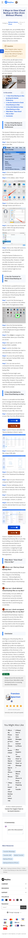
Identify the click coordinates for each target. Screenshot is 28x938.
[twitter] (6, 900)
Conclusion (9, 116)
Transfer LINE (7, 855)
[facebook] (3, 900)
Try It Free (13, 420)
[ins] (14, 900)
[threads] (17, 900)
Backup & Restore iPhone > (15, 868)
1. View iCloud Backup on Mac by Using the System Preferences (15, 98)
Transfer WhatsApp (9, 851)
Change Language (14, 912)
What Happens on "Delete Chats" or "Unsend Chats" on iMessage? (19, 759)
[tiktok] (21, 900)
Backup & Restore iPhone (13, 23)
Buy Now (13, 426)
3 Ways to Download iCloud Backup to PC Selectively (10, 791)
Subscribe (23, 907)
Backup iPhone (7, 859)
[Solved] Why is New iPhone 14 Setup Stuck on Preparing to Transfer (19, 780)
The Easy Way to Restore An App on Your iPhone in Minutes (10, 768)
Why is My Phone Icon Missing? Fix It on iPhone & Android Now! (10, 741)
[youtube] (10, 900)
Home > (5, 868)
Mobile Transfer (18, 855)
